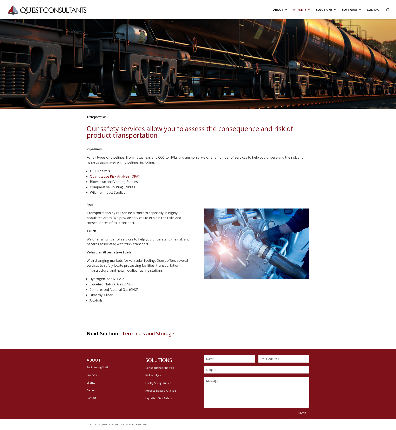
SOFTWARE (349, 10)
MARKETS (299, 10)
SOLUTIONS (324, 10)
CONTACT (374, 10)
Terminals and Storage (148, 333)
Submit (301, 413)
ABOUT (278, 10)
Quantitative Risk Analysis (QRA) (114, 176)
